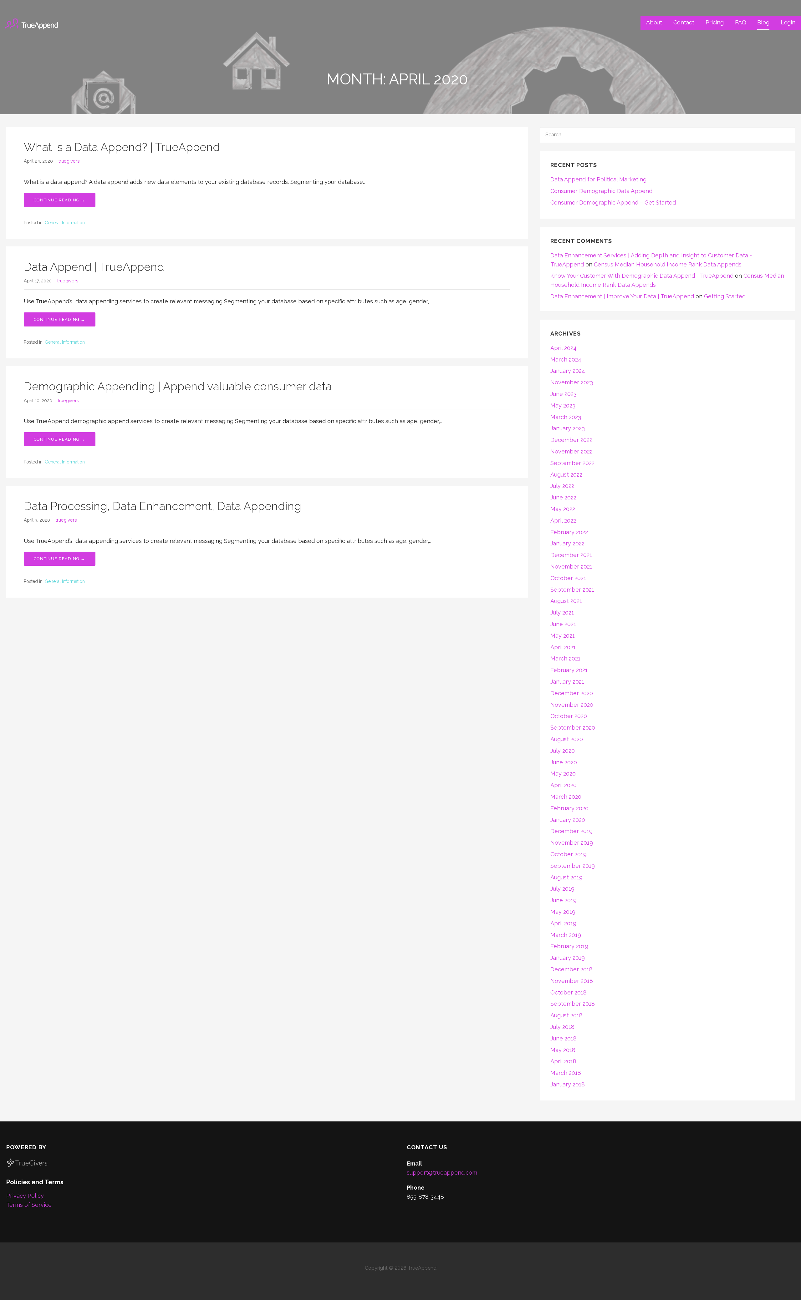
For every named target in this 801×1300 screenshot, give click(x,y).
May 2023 (562, 405)
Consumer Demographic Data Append (601, 191)
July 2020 (562, 750)
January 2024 (567, 370)
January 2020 (567, 820)
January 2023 (567, 428)
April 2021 (563, 647)
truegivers (69, 161)
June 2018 (563, 1038)
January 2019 (567, 957)
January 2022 (567, 543)
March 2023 (565, 417)
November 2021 (571, 566)
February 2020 (569, 808)
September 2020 (572, 727)
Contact (683, 22)
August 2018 (566, 1015)
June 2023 (563, 394)
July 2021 (562, 612)
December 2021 (571, 555)
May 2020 (563, 773)
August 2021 (566, 601)
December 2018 (571, 969)
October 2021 (568, 578)
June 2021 (563, 624)
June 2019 (563, 900)
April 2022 (563, 520)
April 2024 (563, 348)
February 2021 (569, 670)
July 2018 (562, 1027)
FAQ (740, 22)
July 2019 (562, 888)
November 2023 (571, 382)
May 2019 (562, 911)
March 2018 (565, 1073)
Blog (763, 22)
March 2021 (565, 658)
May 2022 (562, 509)
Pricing (715, 22)
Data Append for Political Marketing (598, 179)
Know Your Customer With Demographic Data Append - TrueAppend (641, 275)
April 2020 (563, 785)
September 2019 (572, 865)
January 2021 (567, 681)
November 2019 (571, 842)
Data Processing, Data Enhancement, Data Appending (162, 506)
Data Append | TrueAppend (94, 266)
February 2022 (569, 532)
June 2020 (563, 762)
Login (788, 22)
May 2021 (562, 635)
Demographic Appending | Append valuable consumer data (178, 386)
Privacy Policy (25, 1195)
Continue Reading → (59, 200)
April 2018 (563, 1061)
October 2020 (568, 716)
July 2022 (562, 486)
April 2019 (563, 923)
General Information (65, 222)
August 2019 (566, 877)
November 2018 (571, 981)
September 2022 (572, 463)
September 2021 (572, 589)
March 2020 (565, 796)
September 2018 (572, 1003)
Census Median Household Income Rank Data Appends (668, 264)
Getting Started (725, 296)
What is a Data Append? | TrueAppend (122, 147)
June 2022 (563, 497)
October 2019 (568, 854)
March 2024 (565, 359)
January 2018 (567, 1084)
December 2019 (571, 831)
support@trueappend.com (442, 1172)
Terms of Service (29, 1204)
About (654, 22)
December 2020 (571, 693)
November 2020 (571, 704)
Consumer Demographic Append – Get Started (613, 202)
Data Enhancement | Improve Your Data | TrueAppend (622, 296)
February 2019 (569, 946)
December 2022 (571, 440)
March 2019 (565, 935)
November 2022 (571, 451)
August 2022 (566, 474)
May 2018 (562, 1050)
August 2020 (566, 739)
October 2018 (568, 992)
